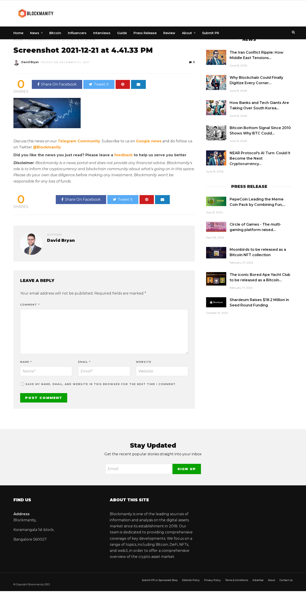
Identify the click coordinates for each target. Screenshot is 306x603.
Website (143, 361)
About (187, 33)
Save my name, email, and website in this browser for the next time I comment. (101, 384)
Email (84, 361)
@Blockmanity (47, 147)
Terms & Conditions (236, 580)
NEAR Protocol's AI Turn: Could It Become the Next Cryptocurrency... (260, 158)
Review (169, 33)
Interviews (101, 33)
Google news (149, 141)
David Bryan (30, 62)
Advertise (257, 580)
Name (26, 361)
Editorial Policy (191, 580)
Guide (122, 33)
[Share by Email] (138, 84)
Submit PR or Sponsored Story (160, 580)
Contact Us (286, 580)
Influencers (77, 33)
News (34, 33)
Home (18, 33)
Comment (30, 304)
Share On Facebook (59, 84)
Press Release (145, 33)
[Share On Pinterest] (123, 84)
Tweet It (101, 84)
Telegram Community (79, 141)
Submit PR (210, 33)
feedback (123, 155)
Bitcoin (55, 33)
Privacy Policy (212, 580)
